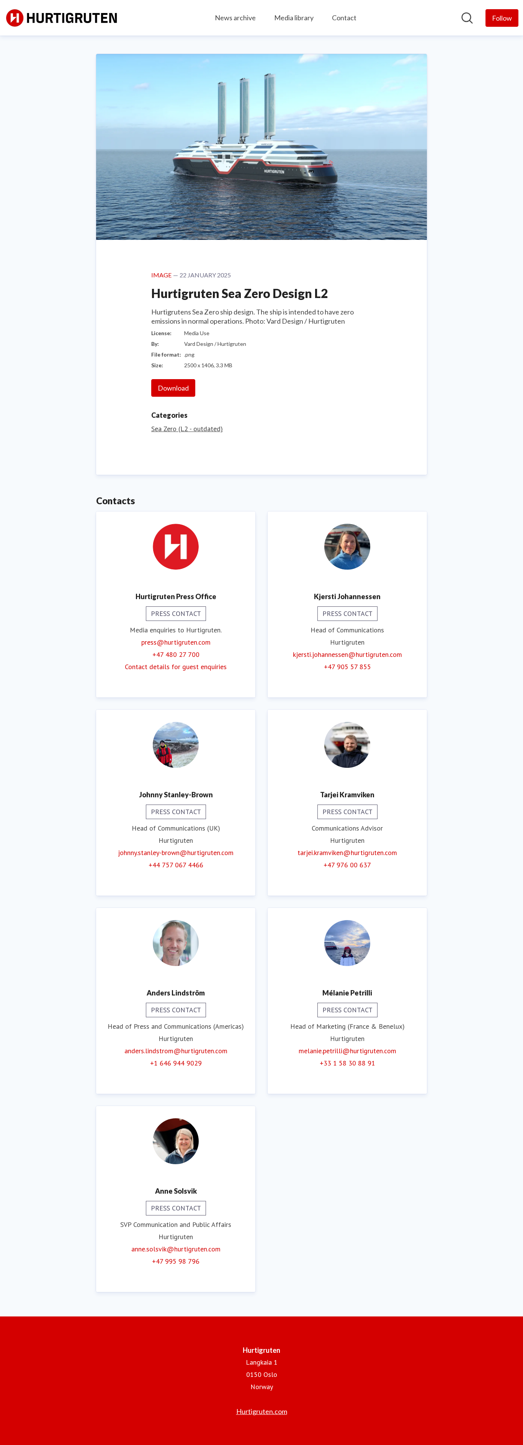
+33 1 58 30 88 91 (347, 1063)
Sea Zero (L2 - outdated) (187, 428)
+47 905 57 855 (347, 666)
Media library (294, 17)
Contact (344, 17)
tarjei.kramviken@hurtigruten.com (347, 852)
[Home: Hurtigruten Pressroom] (62, 18)
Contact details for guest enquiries (176, 666)
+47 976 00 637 (347, 864)
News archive (235, 17)
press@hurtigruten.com (176, 642)
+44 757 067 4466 (176, 864)
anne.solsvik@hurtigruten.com (176, 1249)
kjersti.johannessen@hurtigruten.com (347, 654)
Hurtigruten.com (261, 1411)
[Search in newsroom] (467, 18)
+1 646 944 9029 (176, 1063)
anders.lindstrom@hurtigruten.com (175, 1050)
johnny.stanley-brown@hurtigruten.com (176, 852)
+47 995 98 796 (175, 1261)
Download (173, 388)
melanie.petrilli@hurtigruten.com (347, 1050)
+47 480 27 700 (175, 654)
